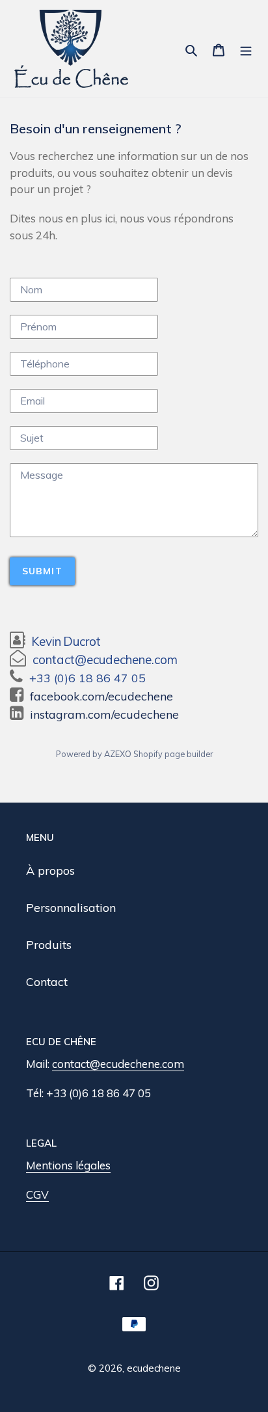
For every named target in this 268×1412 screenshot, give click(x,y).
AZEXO (117, 754)
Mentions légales (68, 1165)
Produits (49, 944)
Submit (42, 571)
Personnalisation (71, 907)
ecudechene (154, 1368)
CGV (37, 1194)
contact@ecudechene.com (118, 1064)
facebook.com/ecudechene (101, 696)
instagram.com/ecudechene (104, 714)
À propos (50, 870)
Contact (47, 981)
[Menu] (246, 48)
